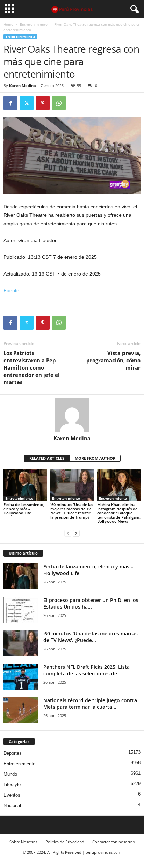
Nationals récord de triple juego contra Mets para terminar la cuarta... (90, 703)
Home (8, 24)
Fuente (11, 290)
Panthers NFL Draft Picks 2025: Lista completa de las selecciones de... (86, 670)
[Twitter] (27, 103)
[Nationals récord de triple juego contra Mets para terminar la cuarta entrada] (20, 710)
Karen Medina (22, 85)
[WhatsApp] (59, 103)
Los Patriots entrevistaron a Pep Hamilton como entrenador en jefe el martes (31, 367)
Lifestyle (12, 784)
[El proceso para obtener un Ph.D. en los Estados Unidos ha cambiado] (20, 610)
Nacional (12, 805)
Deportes (12, 753)
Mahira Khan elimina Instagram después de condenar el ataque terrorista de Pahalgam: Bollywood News (119, 513)
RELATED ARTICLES (46, 458)
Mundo (10, 774)
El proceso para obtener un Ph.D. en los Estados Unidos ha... (90, 603)
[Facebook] (10, 103)
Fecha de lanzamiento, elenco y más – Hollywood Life (23, 509)
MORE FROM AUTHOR (95, 458)
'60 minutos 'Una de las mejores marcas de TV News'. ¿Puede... (90, 636)
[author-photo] (72, 415)
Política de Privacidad (64, 841)
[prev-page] (67, 533)
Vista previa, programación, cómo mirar (113, 360)
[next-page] (76, 533)
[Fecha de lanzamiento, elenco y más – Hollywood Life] (25, 485)
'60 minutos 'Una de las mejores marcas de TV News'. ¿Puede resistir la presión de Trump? (71, 511)
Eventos (11, 795)
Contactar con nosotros (113, 841)
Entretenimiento (34, 24)
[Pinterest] (43, 103)
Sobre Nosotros (23, 841)
